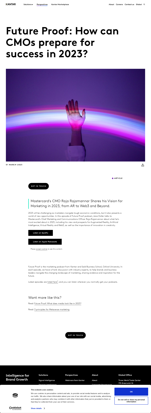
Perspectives (42, 5)
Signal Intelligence (47, 380)
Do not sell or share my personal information (131, 401)
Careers (119, 5)
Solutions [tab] (27, 5)
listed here (52, 282)
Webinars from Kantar (74, 380)
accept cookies (41, 249)
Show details (36, 408)
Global (139, 5)
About (111, 5)
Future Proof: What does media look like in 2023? (57, 304)
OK (131, 392)
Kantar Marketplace (60, 5)
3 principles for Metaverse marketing (51, 310)
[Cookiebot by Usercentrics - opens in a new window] (15, 408)
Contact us (129, 5)
